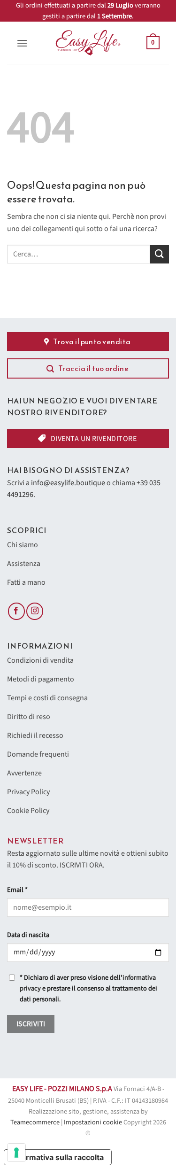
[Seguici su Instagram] (34, 611)
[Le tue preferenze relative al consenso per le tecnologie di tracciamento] (16, 1152)
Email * (17, 890)
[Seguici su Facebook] (16, 611)
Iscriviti (31, 1024)
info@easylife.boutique (68, 483)
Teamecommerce (35, 1122)
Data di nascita (28, 935)
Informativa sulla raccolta (58, 1157)
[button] (22, 42)
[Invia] (159, 254)
